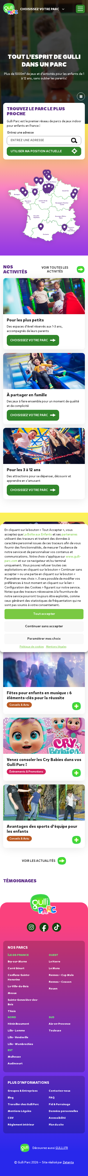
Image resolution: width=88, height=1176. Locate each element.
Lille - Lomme (16, 1030)
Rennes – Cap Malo (61, 975)
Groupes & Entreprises (23, 1091)
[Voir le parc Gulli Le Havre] (36, 180)
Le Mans (54, 968)
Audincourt (15, 1063)
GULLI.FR (62, 1148)
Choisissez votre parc (39, 9)
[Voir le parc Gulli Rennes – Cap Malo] (22, 190)
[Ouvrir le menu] (80, 9)
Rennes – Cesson (60, 982)
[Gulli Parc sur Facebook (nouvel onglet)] (44, 927)
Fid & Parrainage (59, 1104)
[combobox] (37, 140)
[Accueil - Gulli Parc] (11, 9)
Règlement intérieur (21, 1124)
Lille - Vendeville (18, 1037)
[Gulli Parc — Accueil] (44, 904)
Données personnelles (63, 1111)
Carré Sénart (16, 968)
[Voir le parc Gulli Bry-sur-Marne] (49, 186)
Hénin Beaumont (18, 1024)
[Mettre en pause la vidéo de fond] (81, 96)
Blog (11, 1097)
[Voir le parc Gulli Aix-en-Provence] (64, 227)
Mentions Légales (19, 1111)
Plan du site (56, 1124)
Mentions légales (56, 646)
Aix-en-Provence (59, 1024)
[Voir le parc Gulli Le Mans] (35, 192)
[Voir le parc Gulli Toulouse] (40, 227)
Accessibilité (57, 1118)
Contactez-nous (59, 1091)
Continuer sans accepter (44, 626)
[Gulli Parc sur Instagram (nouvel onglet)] (31, 927)
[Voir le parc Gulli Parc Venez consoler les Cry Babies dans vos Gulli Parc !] (76, 773)
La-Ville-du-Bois (18, 986)
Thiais (12, 1011)
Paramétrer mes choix (44, 638)
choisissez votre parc (29, 340)
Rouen (53, 988)
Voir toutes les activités (55, 269)
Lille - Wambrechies (20, 1044)
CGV (11, 1118)
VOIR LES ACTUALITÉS (38, 861)
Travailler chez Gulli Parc (23, 1104)
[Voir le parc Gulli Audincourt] (73, 195)
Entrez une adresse (20, 132)
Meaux (12, 993)
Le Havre (54, 961)
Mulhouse (14, 1056)
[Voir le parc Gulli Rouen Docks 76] (40, 181)
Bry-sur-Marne (17, 961)
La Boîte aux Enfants (37, 534)
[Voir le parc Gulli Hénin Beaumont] (49, 177)
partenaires (69, 534)
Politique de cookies (32, 646)
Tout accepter (44, 614)
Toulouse (55, 1030)
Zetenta (68, 1162)
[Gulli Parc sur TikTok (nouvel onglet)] (56, 927)
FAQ (52, 1097)
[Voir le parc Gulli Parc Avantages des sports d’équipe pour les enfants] (76, 840)
